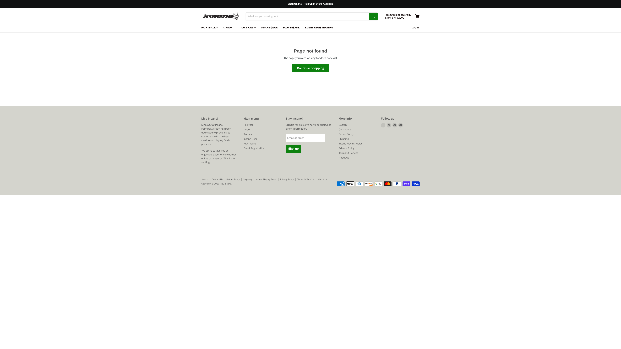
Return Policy (346, 134)
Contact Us (345, 129)
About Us (344, 157)
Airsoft (228, 27)
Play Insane (291, 27)
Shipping (344, 138)
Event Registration (319, 27)
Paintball (208, 27)
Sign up (293, 148)
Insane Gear (269, 27)
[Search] (373, 16)
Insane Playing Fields (351, 143)
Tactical (247, 27)
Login (415, 27)
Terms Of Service (348, 153)
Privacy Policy (346, 148)
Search (343, 124)
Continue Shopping (310, 68)
